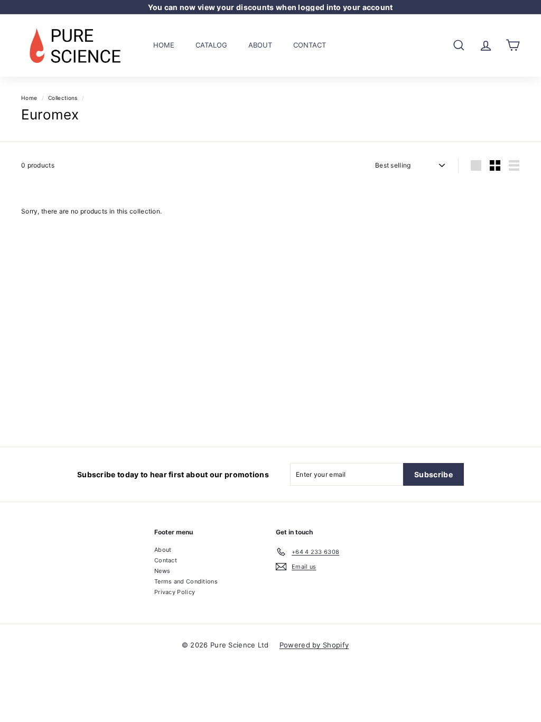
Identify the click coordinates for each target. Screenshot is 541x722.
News (162, 571)
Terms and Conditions (186, 581)
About (260, 45)
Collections (62, 98)
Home (163, 45)
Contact (309, 45)
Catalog (211, 45)
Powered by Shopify (314, 645)
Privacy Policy (174, 592)
